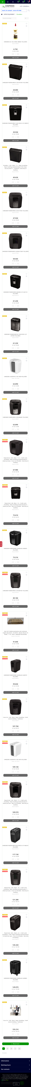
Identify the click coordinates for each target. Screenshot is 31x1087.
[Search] (28, 10)
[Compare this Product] (26, 26)
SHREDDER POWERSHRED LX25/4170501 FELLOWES (15, 210)
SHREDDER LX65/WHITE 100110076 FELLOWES (15, 759)
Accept (16, 1084)
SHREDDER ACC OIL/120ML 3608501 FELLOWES (15, 41)
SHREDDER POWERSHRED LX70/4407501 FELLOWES (15, 590)
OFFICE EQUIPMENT (9, 14)
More (7, 1080)
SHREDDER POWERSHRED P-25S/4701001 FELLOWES (15, 82)
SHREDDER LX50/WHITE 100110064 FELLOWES (15, 376)
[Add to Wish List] (26, 24)
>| (19, 1048)
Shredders (19, 14)
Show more (16, 1044)
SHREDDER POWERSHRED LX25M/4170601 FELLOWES (15, 251)
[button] (13, 2)
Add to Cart (15, 57)
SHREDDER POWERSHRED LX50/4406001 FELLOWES (15, 417)
